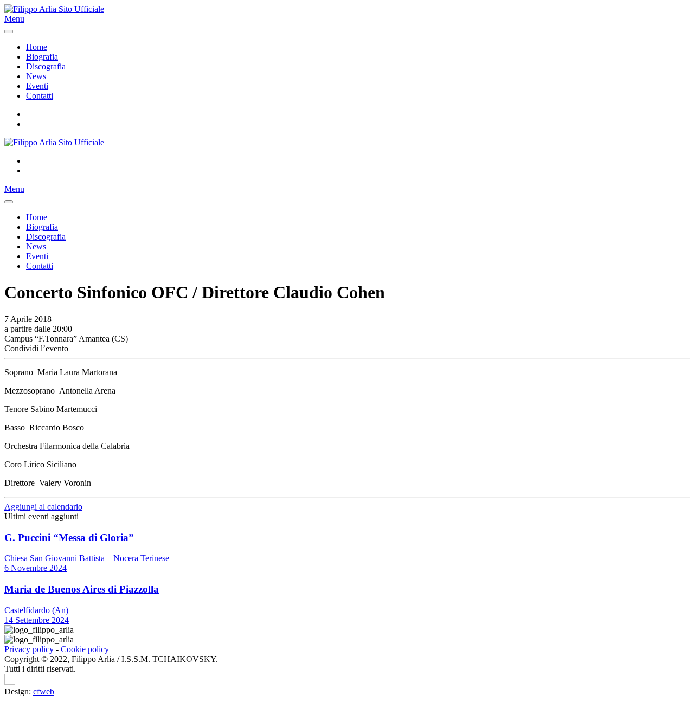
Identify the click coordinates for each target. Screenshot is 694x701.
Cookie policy (85, 649)
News (36, 76)
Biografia (42, 56)
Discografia (46, 66)
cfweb (43, 691)
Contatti (39, 95)
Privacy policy (29, 649)
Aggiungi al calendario (43, 506)
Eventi (37, 86)
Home (36, 47)
